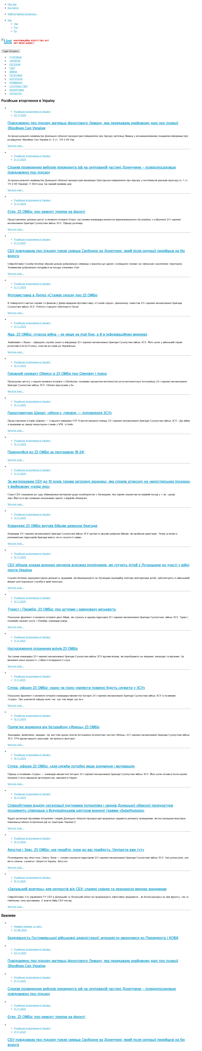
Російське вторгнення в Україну (32, 112)
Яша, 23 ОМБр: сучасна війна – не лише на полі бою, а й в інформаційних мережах (77, 334)
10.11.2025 (20, 719)
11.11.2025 (20, 641)
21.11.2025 (20, 160)
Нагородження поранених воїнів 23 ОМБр (43, 648)
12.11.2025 (20, 557)
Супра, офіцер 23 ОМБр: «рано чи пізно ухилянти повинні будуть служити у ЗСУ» (76, 687)
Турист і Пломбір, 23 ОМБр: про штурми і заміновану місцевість (62, 609)
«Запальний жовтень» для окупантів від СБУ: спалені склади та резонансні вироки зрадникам (87, 889)
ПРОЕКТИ (15, 94)
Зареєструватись (26, 14)
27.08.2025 (20, 930)
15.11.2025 (20, 366)
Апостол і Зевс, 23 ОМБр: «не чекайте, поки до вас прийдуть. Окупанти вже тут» (76, 849)
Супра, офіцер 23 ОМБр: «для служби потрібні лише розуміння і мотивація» (71, 766)
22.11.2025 (20, 115)
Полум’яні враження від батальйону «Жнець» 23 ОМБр (53, 727)
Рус (16, 27)
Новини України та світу (28, 926)
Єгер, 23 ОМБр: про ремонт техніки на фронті (46, 211)
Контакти (13, 8)
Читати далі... (16, 146)
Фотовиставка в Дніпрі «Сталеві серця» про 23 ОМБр (52, 295)
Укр (10, 20)
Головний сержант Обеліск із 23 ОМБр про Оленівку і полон (57, 373)
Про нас (12, 4)
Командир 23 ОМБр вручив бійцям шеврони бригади (52, 526)
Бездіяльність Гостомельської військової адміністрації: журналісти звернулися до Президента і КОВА (93, 938)
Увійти (11, 14)
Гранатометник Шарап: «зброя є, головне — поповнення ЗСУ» (60, 413)
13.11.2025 (20, 474)
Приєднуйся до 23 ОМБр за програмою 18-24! (46, 452)
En (15, 31)
